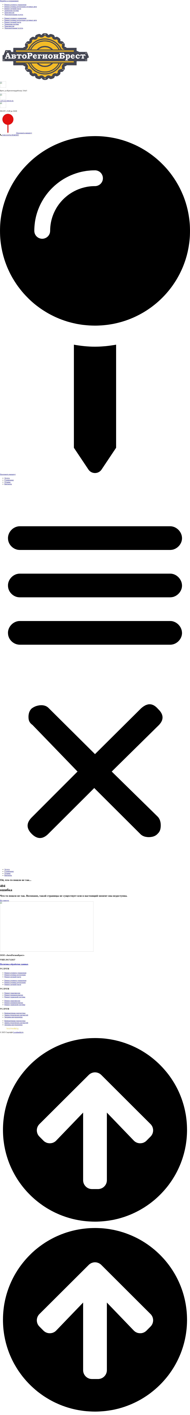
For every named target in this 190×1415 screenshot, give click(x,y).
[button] (95, 677)
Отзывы (7, 482)
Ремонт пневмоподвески (13, 995)
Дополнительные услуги (13, 14)
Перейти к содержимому (9, 1)
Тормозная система (11, 11)
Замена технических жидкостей (16, 1015)
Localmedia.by (18, 1032)
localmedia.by (13, 1029)
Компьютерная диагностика (14, 1013)
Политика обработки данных (14, 964)
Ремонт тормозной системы (14, 997)
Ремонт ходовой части (12, 9)
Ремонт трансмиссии (12, 993)
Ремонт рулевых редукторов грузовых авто (20, 7)
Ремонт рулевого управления (15, 5)
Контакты (8, 484)
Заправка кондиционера (13, 1017)
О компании (9, 480)
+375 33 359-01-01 (7, 101)
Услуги (7, 478)
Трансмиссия (9, 12)
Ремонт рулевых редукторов (15, 975)
